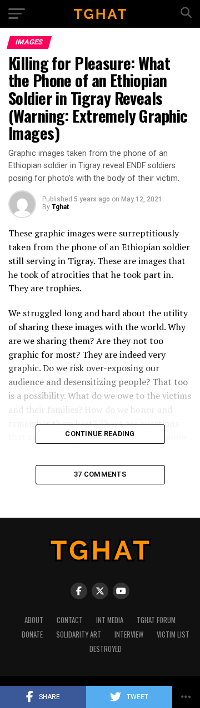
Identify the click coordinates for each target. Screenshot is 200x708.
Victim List (173, 634)
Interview (128, 634)
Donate (32, 634)
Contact (70, 620)
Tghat (60, 207)
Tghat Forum (156, 620)
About (33, 620)
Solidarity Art (78, 634)
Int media (109, 620)
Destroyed (105, 649)
